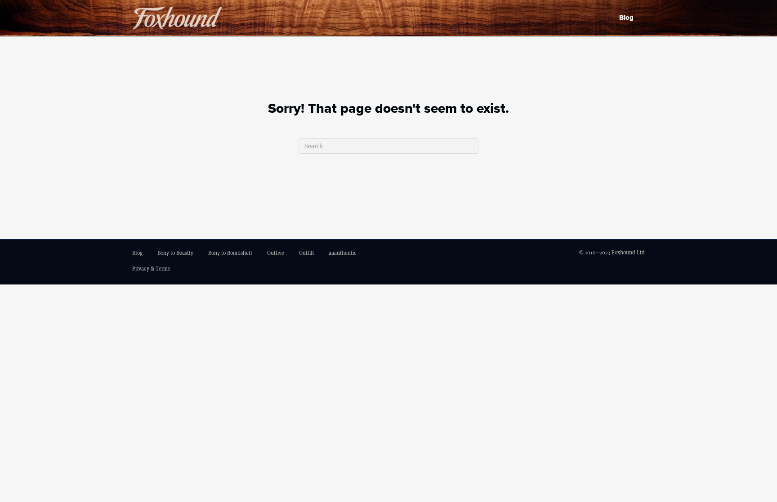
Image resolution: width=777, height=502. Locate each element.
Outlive (275, 252)
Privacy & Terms (151, 268)
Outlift (306, 252)
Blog (626, 17)
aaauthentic (343, 252)
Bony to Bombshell (230, 252)
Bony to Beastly (175, 252)
